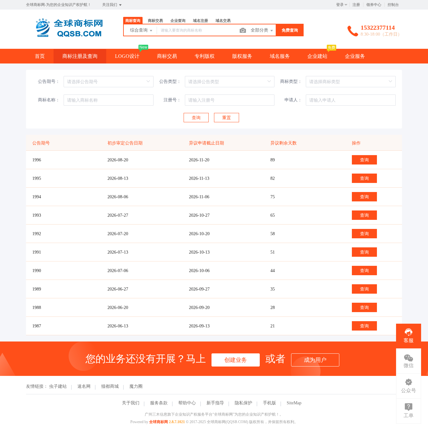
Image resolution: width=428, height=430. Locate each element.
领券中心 (373, 5)
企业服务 (355, 56)
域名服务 (280, 56)
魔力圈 (136, 386)
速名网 (84, 386)
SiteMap (294, 403)
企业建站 (317, 56)
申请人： (293, 100)
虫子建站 (58, 386)
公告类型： (170, 81)
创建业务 (235, 360)
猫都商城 (110, 386)
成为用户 (315, 360)
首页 (40, 56)
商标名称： (49, 100)
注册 (356, 5)
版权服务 (242, 56)
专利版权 (205, 56)
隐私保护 (243, 403)
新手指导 (215, 403)
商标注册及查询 (79, 56)
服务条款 (159, 403)
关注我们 (110, 5)
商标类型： (291, 81)
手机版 (269, 403)
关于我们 (130, 403)
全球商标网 (158, 422)
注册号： (172, 100)
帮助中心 (187, 403)
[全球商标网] (66, 36)
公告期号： (49, 81)
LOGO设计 (127, 56)
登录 (340, 5)
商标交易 (167, 56)
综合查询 (139, 30)
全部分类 (260, 30)
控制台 (393, 5)
